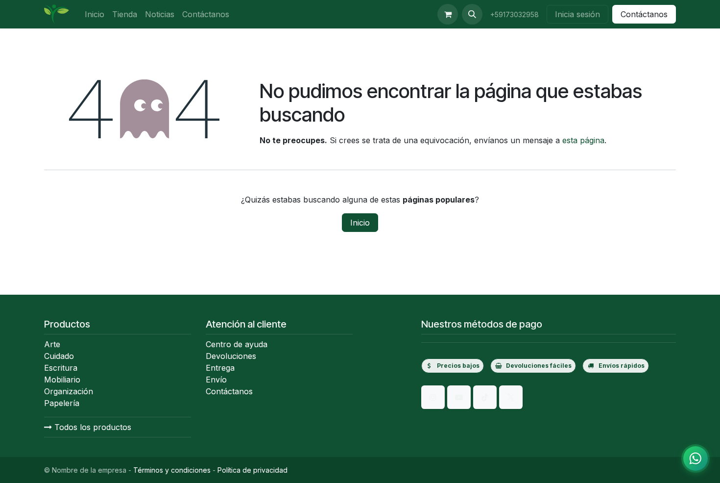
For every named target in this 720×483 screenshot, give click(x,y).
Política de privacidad (252, 470)
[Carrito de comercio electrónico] (447, 14)
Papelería (61, 403)
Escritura (60, 368)
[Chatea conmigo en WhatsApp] (695, 458)
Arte (52, 344)
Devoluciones (231, 356)
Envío (216, 379)
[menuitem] (94, 14)
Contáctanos (644, 14)
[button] (472, 14)
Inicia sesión (577, 14)
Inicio (360, 223)
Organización (68, 391)
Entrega (220, 368)
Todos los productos (91, 427)
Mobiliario (62, 379)
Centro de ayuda (236, 344)
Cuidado (59, 356)
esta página (583, 140)
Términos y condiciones (172, 470)
